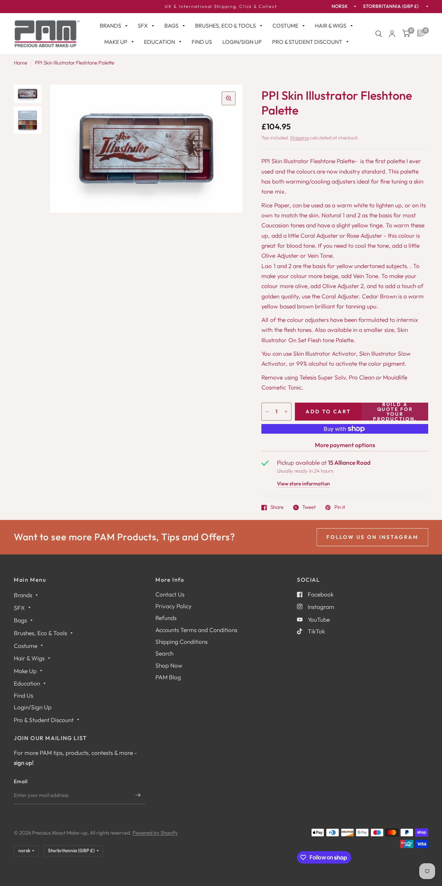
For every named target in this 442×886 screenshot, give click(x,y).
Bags (171, 25)
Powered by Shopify (155, 832)
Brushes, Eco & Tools (225, 25)
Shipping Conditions (181, 641)
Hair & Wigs (330, 25)
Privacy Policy (173, 606)
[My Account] (392, 34)
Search (164, 653)
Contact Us (169, 594)
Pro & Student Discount (307, 41)
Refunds (165, 617)
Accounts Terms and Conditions (196, 629)
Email (21, 781)
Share (277, 507)
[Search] (378, 34)
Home (20, 62)
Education (159, 41)
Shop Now (168, 665)
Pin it (339, 507)
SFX (143, 25)
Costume (285, 25)
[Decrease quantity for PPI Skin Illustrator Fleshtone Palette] (267, 411)
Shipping (299, 138)
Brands (110, 25)
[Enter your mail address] (138, 795)
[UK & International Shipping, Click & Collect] (221, 6)
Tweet (309, 507)
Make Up (115, 41)
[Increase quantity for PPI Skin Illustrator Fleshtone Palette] (286, 411)
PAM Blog (168, 677)
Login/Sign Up (242, 41)
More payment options (345, 445)
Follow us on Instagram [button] (372, 537)
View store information (303, 483)
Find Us (202, 41)
